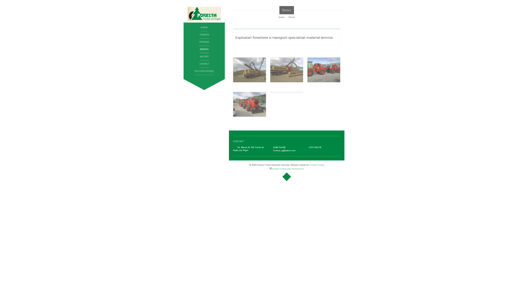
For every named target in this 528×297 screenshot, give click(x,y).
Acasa (204, 27)
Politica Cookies (204, 71)
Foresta (204, 34)
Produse (204, 42)
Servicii (204, 49)
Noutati (204, 56)
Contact (204, 64)
